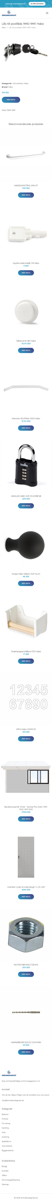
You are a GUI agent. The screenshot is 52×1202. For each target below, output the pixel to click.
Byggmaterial (7, 1150)
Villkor (4, 1175)
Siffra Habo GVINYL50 (26, 729)
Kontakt (5, 1171)
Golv (4, 1132)
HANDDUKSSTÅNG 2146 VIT (26, 185)
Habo (26, 83)
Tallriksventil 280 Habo (26, 341)
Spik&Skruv (6, 1141)
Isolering (5, 1137)
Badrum (5, 1114)
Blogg (4, 1166)
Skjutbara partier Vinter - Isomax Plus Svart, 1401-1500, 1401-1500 (26, 808)
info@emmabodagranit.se (13, 1100)
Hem (4, 27)
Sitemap (5, 1184)
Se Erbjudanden (37, 4)
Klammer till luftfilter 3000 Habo (26, 418)
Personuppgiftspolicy (11, 1180)
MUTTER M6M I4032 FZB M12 (26, 965)
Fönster (5, 1119)
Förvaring (6, 1123)
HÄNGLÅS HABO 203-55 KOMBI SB (26, 496)
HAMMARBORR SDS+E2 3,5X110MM (26, 1042)
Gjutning (5, 1128)
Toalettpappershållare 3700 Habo (26, 651)
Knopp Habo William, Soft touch (26, 574)
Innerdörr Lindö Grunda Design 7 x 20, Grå (26, 887)
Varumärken (18, 83)
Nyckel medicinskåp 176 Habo (26, 263)
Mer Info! (11, 100)
